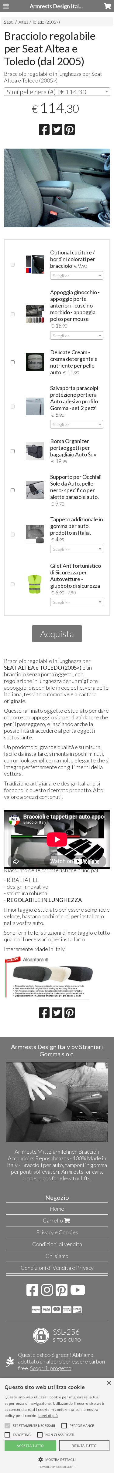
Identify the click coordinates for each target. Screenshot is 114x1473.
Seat (8, 22)
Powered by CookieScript (57, 1467)
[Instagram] (47, 1293)
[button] (34, 1426)
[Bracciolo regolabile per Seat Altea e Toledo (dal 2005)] (57, 191)
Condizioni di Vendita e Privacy (57, 1267)
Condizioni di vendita (57, 1244)
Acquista (57, 633)
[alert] (57, 1425)
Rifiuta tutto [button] (84, 1445)
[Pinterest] (61, 1293)
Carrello (53, 1220)
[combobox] (57, 91)
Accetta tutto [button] (30, 1445)
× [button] (108, 1383)
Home (57, 1208)
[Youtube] (78, 1293)
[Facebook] (32, 1293)
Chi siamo (57, 1256)
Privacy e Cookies (57, 1232)
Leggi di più (48, 1415)
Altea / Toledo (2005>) (39, 22)
